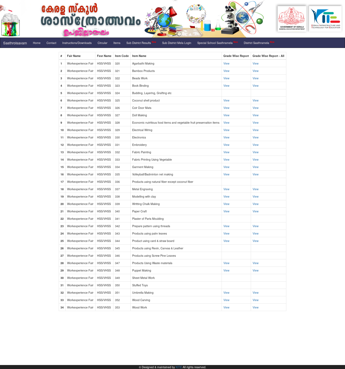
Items (116, 43)
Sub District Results (141, 42)
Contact (51, 43)
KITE (179, 367)
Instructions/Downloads (77, 43)
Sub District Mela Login (176, 43)
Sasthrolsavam (15, 42)
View (226, 63)
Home (37, 43)
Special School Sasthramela (217, 42)
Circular (102, 43)
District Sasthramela (259, 42)
